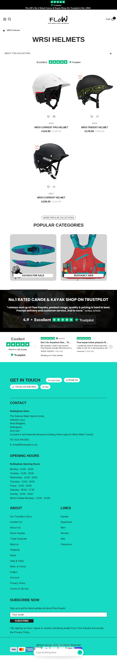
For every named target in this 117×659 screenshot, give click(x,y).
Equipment (66, 521)
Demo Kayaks (17, 533)
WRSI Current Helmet (51, 197)
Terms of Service (19, 588)
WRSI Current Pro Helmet (51, 127)
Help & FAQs (17, 560)
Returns (14, 544)
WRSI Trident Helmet (94, 127)
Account (14, 577)
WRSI (51, 123)
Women (65, 533)
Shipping (14, 549)
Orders (13, 572)
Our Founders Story (21, 516)
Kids (63, 538)
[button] (58, 53)
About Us (15, 527)
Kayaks (64, 516)
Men (63, 527)
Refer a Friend (18, 566)
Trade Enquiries (18, 538)
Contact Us (16, 521)
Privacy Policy (17, 583)
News (13, 555)
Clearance (66, 544)
